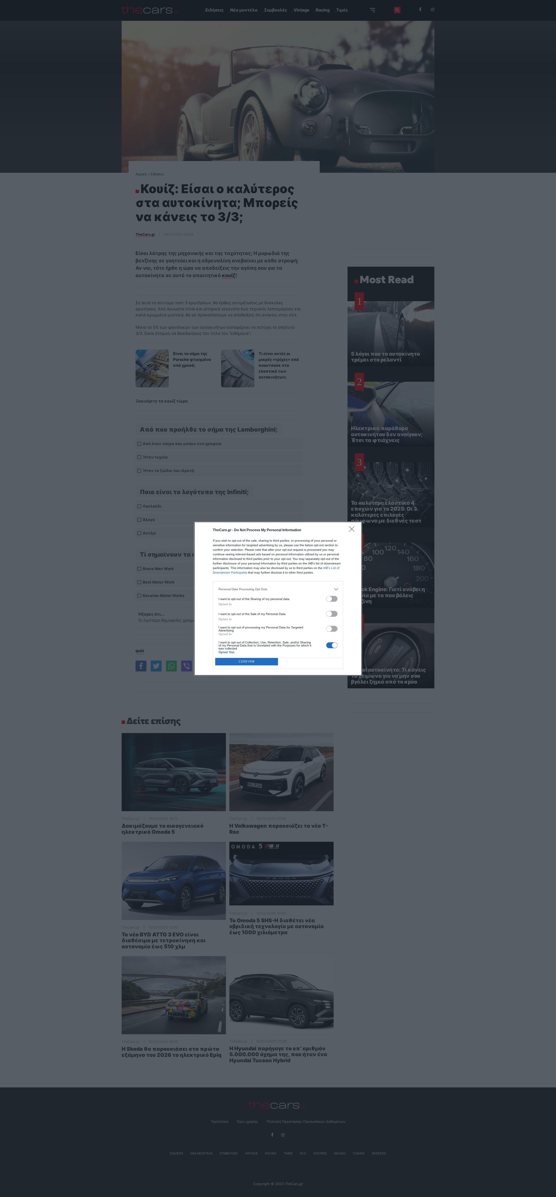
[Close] (353, 530)
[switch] (332, 599)
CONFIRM (247, 661)
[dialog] (278, 598)
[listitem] (278, 589)
